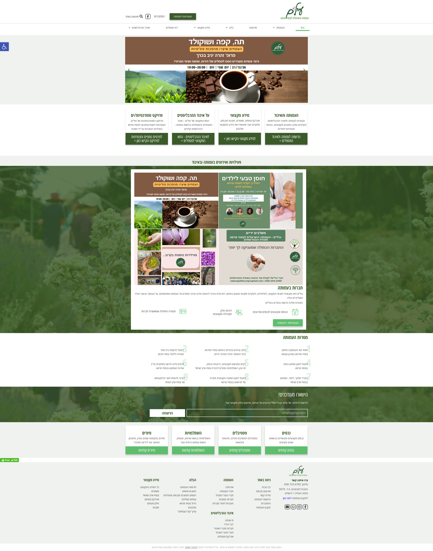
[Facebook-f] (147, 16)
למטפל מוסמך (191, 547)
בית (302, 27)
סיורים (146, 433)
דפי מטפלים (172, 27)
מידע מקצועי (203, 27)
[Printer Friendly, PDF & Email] (9, 459)
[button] (4, 46)
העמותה (280, 27)
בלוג (231, 27)
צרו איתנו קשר (300, 480)
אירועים (253, 27)
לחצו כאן (287, 498)
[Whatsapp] (293, 506)
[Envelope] (287, 506)
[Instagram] (299, 506)
